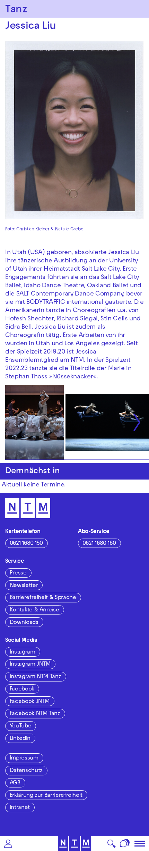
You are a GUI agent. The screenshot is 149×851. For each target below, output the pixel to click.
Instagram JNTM (30, 664)
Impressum (24, 758)
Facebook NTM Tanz (35, 714)
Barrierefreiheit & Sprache (43, 598)
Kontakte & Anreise (34, 610)
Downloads (24, 623)
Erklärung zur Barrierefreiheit (46, 796)
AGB (15, 783)
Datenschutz (26, 771)
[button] (8, 843)
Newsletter (24, 586)
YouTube (20, 726)
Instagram (22, 652)
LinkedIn (20, 739)
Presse (18, 573)
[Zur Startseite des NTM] (74, 843)
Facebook (22, 689)
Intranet (20, 808)
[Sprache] (125, 843)
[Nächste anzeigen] (136, 422)
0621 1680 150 (26, 544)
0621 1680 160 (99, 544)
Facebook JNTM (30, 702)
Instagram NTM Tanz (35, 677)
